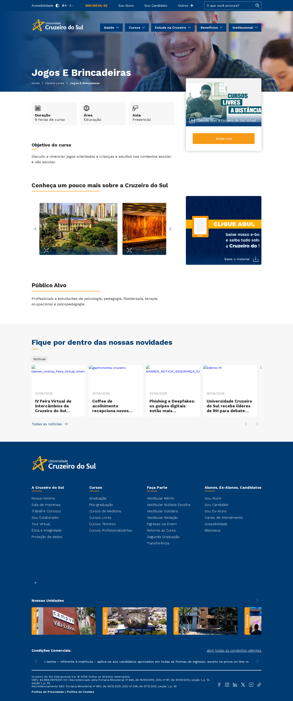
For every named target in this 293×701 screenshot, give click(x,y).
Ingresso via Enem (162, 524)
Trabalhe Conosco (46, 511)
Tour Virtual (41, 524)
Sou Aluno (126, 5)
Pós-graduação (101, 505)
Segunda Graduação (163, 537)
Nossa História (43, 498)
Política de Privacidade (48, 691)
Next (170, 229)
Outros (183, 5)
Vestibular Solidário (162, 511)
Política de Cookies (80, 691)
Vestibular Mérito (160, 498)
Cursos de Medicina (105, 511)
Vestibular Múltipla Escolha (168, 505)
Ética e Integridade (47, 530)
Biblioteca (212, 530)
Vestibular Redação (162, 518)
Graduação (98, 498)
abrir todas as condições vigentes (234, 651)
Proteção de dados (47, 537)
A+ (64, 5)
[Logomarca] (58, 25)
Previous (35, 229)
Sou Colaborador (45, 518)
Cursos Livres (100, 518)
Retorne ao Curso (161, 530)
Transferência (158, 543)
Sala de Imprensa (46, 505)
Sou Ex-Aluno (216, 511)
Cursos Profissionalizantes (110, 530)
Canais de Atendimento (224, 518)
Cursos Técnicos (102, 524)
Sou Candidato (155, 5)
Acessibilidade (42, 5)
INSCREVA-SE (96, 5)
